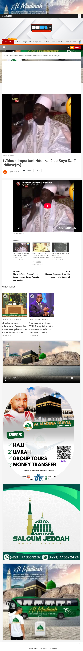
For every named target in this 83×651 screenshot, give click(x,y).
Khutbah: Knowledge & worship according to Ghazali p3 (57, 274)
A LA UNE (4, 319)
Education (17, 319)
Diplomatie (45, 319)
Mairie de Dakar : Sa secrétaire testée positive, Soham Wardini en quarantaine (26, 275)
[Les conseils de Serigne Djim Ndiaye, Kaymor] (21, 247)
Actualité (6, 156)
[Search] (68, 47)
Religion (12, 156)
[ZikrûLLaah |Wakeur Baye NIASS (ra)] (60, 247)
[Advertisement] (41, 77)
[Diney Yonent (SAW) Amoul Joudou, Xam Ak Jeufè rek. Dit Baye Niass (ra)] (41, 247)
